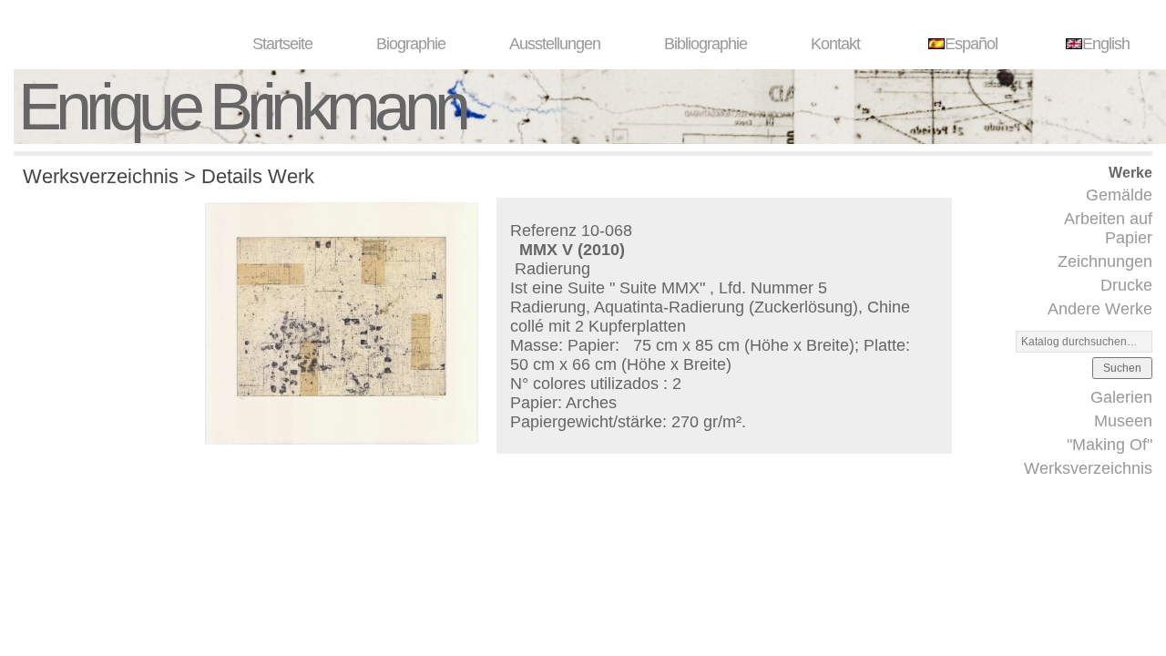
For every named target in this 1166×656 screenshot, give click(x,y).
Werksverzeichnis (1088, 468)
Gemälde (1119, 195)
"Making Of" (1109, 445)
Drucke (1126, 285)
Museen (1123, 421)
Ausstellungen (554, 44)
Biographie (410, 44)
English (1106, 44)
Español (971, 44)
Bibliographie (705, 44)
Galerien (1121, 397)
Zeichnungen (1105, 261)
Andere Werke (1100, 309)
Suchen (1122, 368)
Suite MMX (659, 288)
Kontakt (835, 44)
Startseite (282, 44)
